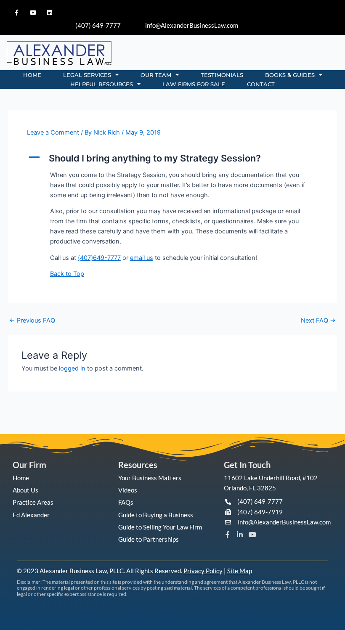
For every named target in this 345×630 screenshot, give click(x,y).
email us (141, 258)
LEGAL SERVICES (87, 74)
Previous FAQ (32, 321)
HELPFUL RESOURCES (101, 84)
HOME (32, 74)
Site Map (239, 570)
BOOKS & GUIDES (290, 74)
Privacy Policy (203, 570)
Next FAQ (318, 321)
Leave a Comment (53, 132)
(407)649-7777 (99, 258)
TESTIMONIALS (222, 74)
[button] (172, 158)
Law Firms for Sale (193, 84)
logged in (72, 368)
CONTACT (261, 84)
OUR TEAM (156, 74)
